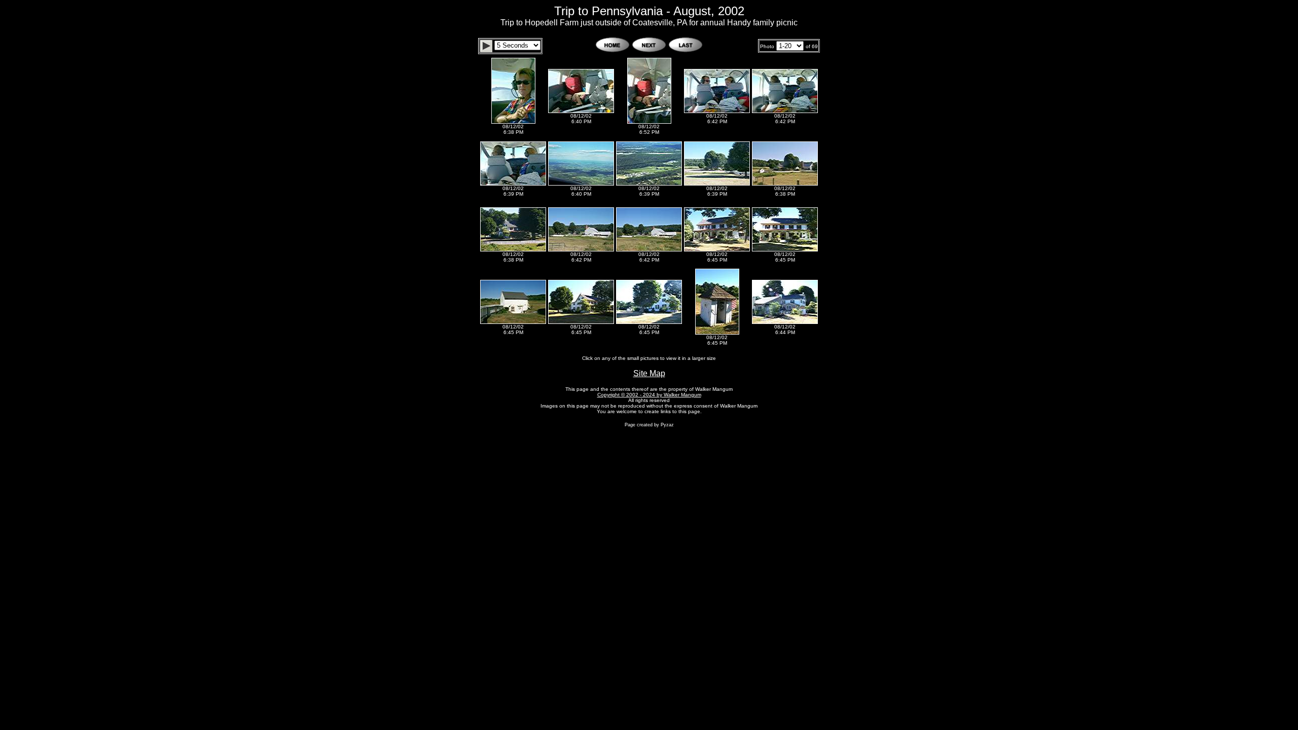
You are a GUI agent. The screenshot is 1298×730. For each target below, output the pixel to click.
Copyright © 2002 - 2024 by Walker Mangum (649, 394)
